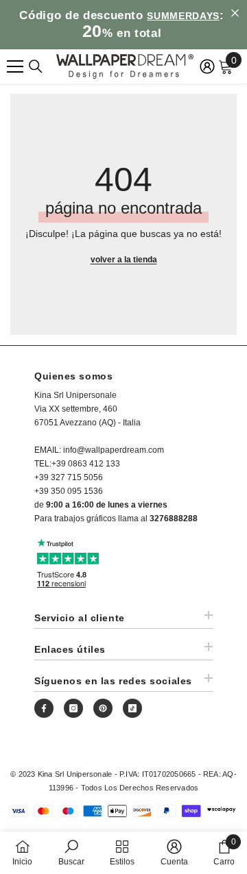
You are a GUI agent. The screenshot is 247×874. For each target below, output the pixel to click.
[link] (71, 852)
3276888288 (174, 518)
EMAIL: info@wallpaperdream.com (99, 450)
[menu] (15, 66)
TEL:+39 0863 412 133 (77, 464)
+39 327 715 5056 (68, 477)
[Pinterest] (103, 708)
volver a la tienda (124, 259)
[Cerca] (35, 66)
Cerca (235, 13)
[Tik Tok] (132, 708)
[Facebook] (44, 708)
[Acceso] (207, 66)
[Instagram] (73, 708)
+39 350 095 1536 (68, 491)
